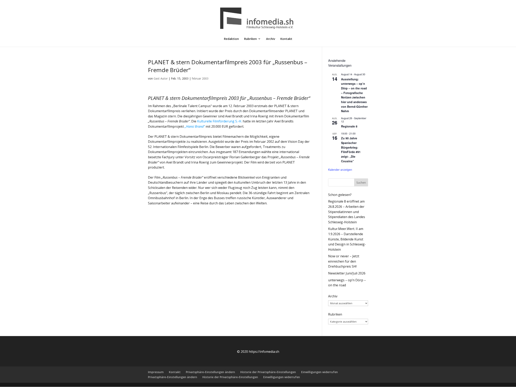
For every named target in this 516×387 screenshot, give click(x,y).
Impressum (156, 372)
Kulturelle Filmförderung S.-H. (219, 121)
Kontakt (286, 39)
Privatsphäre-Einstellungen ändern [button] (210, 372)
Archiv (270, 39)
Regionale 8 (349, 126)
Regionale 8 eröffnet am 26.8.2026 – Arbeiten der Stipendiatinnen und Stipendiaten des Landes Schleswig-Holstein (346, 211)
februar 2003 (200, 78)
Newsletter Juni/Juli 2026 (346, 273)
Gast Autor (161, 78)
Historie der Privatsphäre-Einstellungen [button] (268, 372)
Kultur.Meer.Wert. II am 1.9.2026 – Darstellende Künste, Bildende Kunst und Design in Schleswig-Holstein (347, 239)
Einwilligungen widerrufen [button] (319, 372)
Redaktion (231, 39)
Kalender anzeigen (340, 170)
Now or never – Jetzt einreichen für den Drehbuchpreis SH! (343, 261)
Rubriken (250, 39)
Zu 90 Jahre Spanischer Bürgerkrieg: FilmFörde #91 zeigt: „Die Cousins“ (351, 149)
